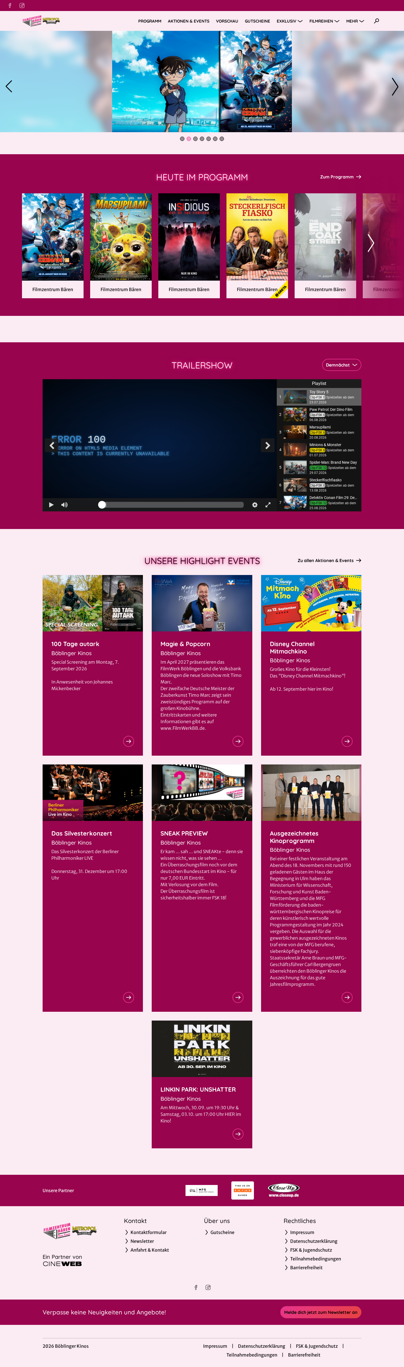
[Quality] (254, 504)
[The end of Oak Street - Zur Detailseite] (325, 237)
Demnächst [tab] (338, 365)
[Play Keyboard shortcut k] (51, 504)
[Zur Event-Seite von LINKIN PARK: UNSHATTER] (238, 1134)
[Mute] (64, 504)
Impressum (215, 1346)
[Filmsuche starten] (376, 20)
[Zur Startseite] (60, 20)
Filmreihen (321, 21)
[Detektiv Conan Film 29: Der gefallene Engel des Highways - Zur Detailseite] (53, 237)
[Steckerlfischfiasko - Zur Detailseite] (257, 237)
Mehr (352, 21)
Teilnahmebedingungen (251, 1355)
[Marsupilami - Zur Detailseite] (121, 237)
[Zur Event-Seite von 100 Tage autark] (128, 741)
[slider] (173, 504)
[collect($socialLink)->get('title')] (9, 5)
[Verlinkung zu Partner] (202, 1190)
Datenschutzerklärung (261, 1346)
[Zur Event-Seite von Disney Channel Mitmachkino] (347, 741)
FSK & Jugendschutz (317, 1346)
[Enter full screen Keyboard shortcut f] (268, 504)
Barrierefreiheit (304, 1355)
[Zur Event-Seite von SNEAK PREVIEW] (238, 997)
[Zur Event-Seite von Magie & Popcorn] (238, 741)
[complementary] (160, 445)
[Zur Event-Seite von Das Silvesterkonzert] (128, 997)
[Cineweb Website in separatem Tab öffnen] (62, 1263)
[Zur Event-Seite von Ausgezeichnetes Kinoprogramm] (347, 997)
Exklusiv (286, 21)
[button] (319, 397)
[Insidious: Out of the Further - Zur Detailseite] (189, 237)
